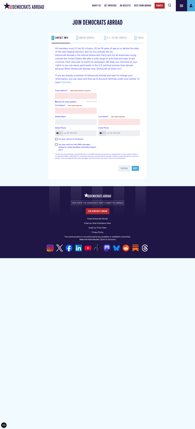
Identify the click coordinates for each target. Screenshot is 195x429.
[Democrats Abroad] (23, 5)
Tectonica (112, 240)
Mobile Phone (60, 128)
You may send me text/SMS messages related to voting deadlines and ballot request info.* (77, 147)
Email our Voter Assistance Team (97, 223)
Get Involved (110, 5)
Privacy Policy (97, 232)
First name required (75, 106)
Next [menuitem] (135, 168)
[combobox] (59, 133)
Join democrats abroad (97, 211)
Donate (159, 5)
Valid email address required (80, 91)
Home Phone (103, 128)
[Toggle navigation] (181, 5)
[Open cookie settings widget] (4, 425)
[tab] (61, 39)
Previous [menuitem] (124, 168)
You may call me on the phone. (71, 139)
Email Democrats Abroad (97, 219)
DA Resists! (125, 5)
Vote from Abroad (142, 5)
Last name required (118, 117)
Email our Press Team (97, 228)
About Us (96, 5)
